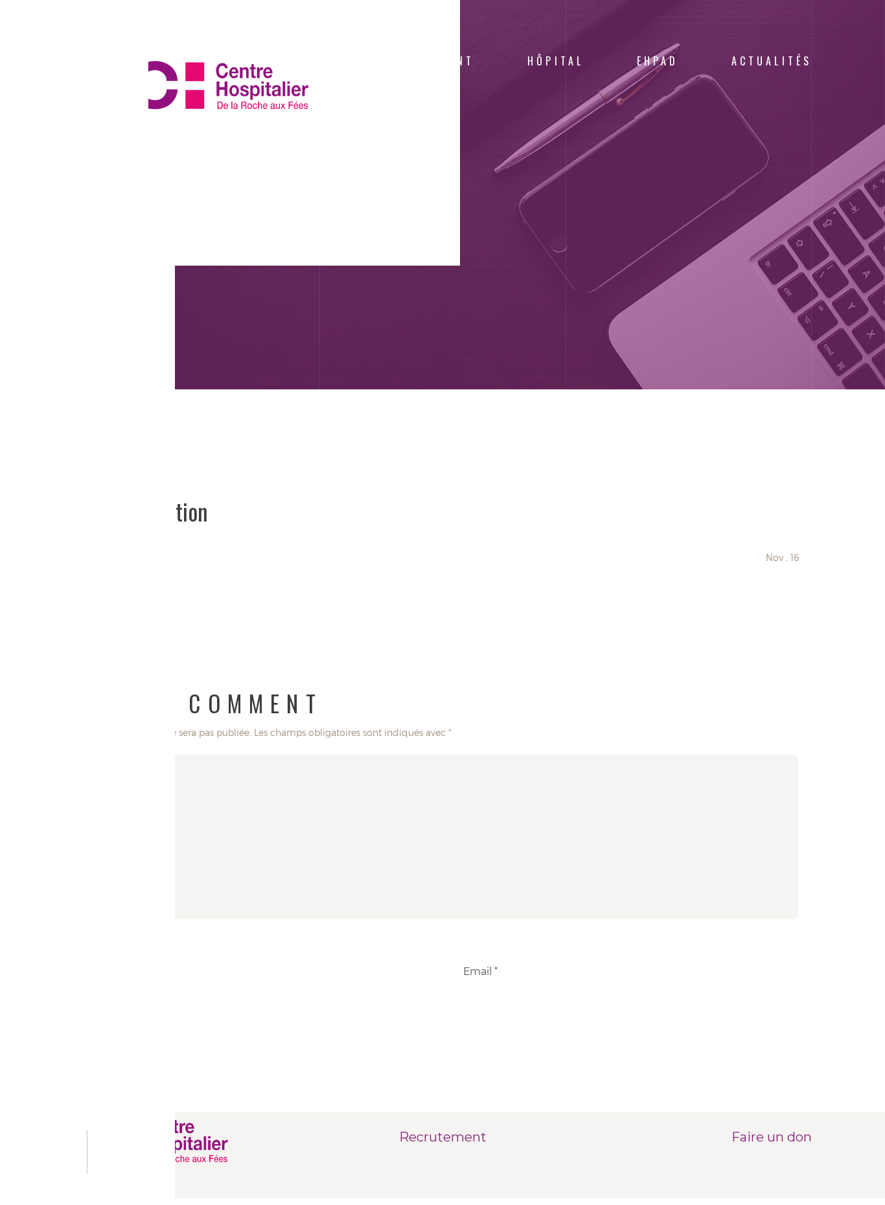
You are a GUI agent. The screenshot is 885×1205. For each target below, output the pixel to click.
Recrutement (443, 1137)
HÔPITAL (555, 61)
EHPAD (658, 61)
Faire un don (771, 1137)
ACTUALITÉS (771, 61)
